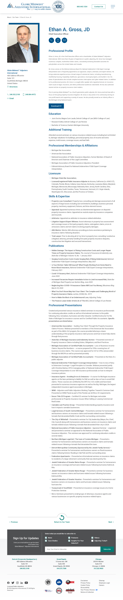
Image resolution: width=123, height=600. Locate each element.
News (50, 538)
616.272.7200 (61, 568)
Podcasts (74, 538)
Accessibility (85, 587)
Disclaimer (84, 581)
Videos (96, 538)
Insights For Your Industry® (77, 542)
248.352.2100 (24, 568)
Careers (101, 585)
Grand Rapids (61, 559)
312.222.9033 (98, 568)
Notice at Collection (87, 592)
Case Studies (53, 541)
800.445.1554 (82, 7)
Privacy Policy (85, 583)
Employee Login (104, 583)
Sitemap (102, 581)
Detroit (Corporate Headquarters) (24, 559)
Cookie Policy (85, 585)
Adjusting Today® (100, 541)
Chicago (98, 559)
